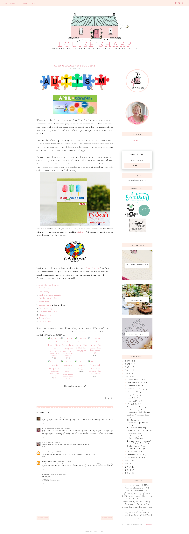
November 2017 (135, 383)
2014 (127, 467)
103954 (82, 369)
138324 (95, 354)
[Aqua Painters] (81, 365)
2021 (127, 367)
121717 (95, 375)
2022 (128, 364)
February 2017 (135, 455)
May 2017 (132, 401)
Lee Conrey (44, 292)
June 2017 (132, 398)
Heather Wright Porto (49, 298)
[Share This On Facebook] (106, 398)
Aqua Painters (82, 368)
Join (33, 3)
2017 (127, 377)
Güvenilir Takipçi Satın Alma (51, 480)
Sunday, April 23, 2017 (53, 442)
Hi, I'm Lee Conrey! (48, 428)
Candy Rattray (92, 268)
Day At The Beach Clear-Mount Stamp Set (54, 353)
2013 (127, 470)
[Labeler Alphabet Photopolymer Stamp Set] (68, 349)
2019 (127, 370)
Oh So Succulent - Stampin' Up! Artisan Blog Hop (138, 422)
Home (4, 3)
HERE (80, 232)
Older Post (107, 518)
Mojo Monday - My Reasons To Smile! (137, 265)
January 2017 (134, 458)
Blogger (149, 524)
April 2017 (133, 404)
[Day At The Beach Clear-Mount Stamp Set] (54, 349)
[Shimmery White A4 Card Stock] (95, 369)
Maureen (45, 452)
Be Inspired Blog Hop (136, 407)
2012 (127, 473)
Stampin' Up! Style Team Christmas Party (137, 299)
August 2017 (134, 392)
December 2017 (135, 380)
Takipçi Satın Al (47, 478)
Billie (43, 442)
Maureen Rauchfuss (48, 312)
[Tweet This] (109, 398)
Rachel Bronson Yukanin (50, 295)
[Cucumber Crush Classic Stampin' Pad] (95, 345)
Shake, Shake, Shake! (137, 334)
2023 (128, 361)
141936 (68, 357)
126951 (54, 377)
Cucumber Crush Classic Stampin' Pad (95, 350)
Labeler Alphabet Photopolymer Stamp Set (68, 353)
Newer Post (43, 518)
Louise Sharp (45, 305)
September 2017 (135, 389)
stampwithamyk (47, 417)
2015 (127, 464)
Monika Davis (46, 322)
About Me (15, 3)
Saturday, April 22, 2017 (60, 417)
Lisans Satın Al (46, 479)
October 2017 (134, 386)
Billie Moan (44, 318)
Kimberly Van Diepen (48, 285)
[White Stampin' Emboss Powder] (68, 372)
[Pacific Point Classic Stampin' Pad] (54, 369)
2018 (127, 373)
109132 (68, 378)
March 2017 (133, 452)
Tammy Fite (45, 315)
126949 (81, 352)
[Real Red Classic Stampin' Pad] (81, 345)
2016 (127, 461)
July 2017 (132, 395)
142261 (54, 357)
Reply (43, 423)
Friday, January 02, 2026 (58, 474)
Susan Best (44, 302)
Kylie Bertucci (45, 288)
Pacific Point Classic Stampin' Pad (54, 373)
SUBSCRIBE (137, 165)
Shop (25, 3)
